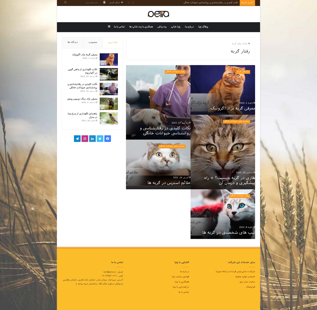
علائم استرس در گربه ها (169, 183)
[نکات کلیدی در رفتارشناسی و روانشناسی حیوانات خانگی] (109, 89)
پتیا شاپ (175, 27)
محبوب (93, 42)
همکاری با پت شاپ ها (141, 27)
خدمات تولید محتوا (245, 277)
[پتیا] (158, 14)
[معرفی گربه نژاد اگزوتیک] (109, 59)
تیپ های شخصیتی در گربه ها (228, 233)
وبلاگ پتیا (203, 27)
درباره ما (189, 27)
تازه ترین (112, 42)
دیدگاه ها (73, 42)
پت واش (162, 27)
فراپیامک (250, 287)
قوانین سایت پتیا (180, 277)
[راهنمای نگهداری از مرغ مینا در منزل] (109, 118)
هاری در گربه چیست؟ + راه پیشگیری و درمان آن (229, 181)
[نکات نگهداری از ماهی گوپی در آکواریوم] (109, 74)
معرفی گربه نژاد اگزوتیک (233, 109)
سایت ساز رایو (247, 282)
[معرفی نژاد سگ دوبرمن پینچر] (109, 104)
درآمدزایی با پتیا (181, 287)
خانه (245, 44)
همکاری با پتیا (182, 282)
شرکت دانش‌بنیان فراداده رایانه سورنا (235, 272)
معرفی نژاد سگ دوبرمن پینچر (82, 99)
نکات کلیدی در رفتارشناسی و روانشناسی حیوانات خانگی (165, 131)
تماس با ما (119, 27)
